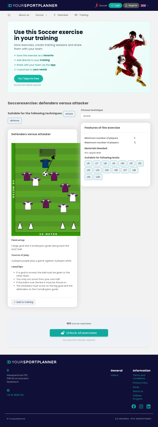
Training (83, 15)
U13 (88, 170)
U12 (139, 163)
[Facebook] (133, 407)
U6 (88, 163)
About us (24, 15)
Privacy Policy (140, 382)
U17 (125, 170)
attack (69, 113)
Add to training (24, 302)
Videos (114, 375)
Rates (136, 387)
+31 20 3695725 (15, 395)
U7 (96, 163)
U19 (88, 177)
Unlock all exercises (82, 333)
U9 (113, 163)
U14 (97, 170)
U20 (98, 177)
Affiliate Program (138, 397)
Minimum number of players (101, 138)
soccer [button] (40, 15)
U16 (116, 170)
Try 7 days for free (28, 78)
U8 (105, 163)
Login (117, 5)
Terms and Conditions (139, 377)
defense (14, 120)
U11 (131, 163)
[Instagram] (141, 407)
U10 (122, 163)
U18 (134, 170)
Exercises (63, 15)
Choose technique (92, 110)
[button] (145, 5)
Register (132, 5)
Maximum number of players (102, 142)
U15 (107, 170)
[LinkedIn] (148, 407)
